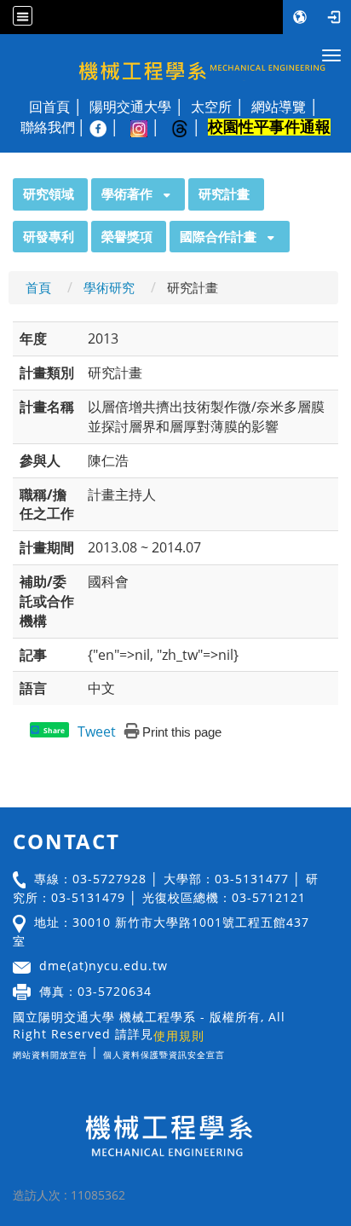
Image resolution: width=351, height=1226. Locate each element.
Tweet (97, 731)
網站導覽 (278, 106)
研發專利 (48, 236)
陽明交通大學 (130, 106)
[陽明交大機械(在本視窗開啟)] (175, 62)
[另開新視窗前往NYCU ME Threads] (188, 127)
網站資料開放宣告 (50, 1055)
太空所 (211, 106)
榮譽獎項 (126, 236)
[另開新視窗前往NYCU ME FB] (106, 127)
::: (5, 187)
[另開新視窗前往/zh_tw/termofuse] (229, 1052)
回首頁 (49, 106)
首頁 (38, 287)
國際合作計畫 (218, 236)
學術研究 (109, 287)
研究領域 (48, 193)
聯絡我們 (47, 127)
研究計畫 (224, 193)
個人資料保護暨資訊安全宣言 (164, 1055)
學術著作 (126, 193)
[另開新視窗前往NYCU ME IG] (147, 127)
